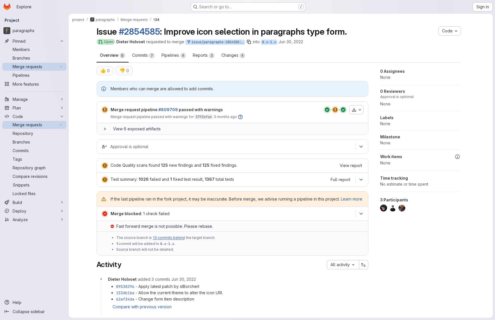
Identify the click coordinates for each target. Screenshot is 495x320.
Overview (111, 55)
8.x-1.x (269, 42)
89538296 (125, 286)
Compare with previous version (142, 306)
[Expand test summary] (361, 179)
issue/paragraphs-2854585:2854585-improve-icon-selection (217, 42)
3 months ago (225, 117)
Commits (142, 55)
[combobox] (343, 264)
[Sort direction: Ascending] (363, 264)
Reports (203, 55)
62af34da (125, 299)
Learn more (351, 199)
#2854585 (139, 31)
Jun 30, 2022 (290, 41)
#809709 (168, 109)
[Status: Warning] (104, 109)
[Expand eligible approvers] (361, 146)
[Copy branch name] (248, 41)
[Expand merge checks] (361, 213)
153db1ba (125, 292)
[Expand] (104, 128)
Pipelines (173, 55)
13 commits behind (169, 237)
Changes (232, 55)
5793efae (204, 117)
